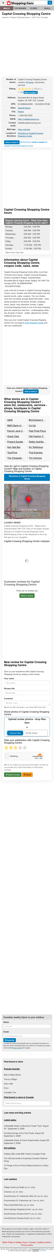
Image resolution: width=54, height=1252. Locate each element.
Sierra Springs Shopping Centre (23, 1209)
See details (43, 1250)
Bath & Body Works (12, 1074)
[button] (27, 501)
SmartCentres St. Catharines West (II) (26, 1196)
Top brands (20, 8)
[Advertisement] (27, 47)
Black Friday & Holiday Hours (15, 1242)
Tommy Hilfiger (10, 1079)
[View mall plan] (27, 561)
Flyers (33, 8)
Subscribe (10, 1040)
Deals (47, 8)
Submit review (14, 774)
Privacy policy (17, 1048)
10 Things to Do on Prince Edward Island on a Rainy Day (26, 1166)
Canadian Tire (10, 1092)
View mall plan (24, 129)
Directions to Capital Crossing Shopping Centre (30, 134)
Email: (6, 1031)
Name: (6, 1022)
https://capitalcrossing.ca (28, 119)
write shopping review (34, 322)
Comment (8, 698)
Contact (32, 1242)
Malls (7, 8)
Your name (9, 678)
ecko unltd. (8, 1083)
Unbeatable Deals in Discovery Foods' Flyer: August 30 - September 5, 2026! (26, 1127)
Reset (28, 774)
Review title (9, 688)
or (27, 723)
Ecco (6, 1087)
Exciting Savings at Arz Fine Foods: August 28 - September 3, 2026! (24, 1134)
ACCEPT (35, 1250)
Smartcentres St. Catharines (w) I (24, 1200)
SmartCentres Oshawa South (22, 1218)
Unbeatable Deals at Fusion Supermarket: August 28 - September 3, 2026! (27, 1141)
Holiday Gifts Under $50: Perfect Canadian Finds (24, 1153)
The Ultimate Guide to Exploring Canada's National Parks (25, 1159)
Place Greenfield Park (19, 1204)
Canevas (13, 1191)
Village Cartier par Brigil (19, 1187)
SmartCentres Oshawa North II (23, 1213)
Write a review (29, 92)
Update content (43, 1242)
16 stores (30, 82)
